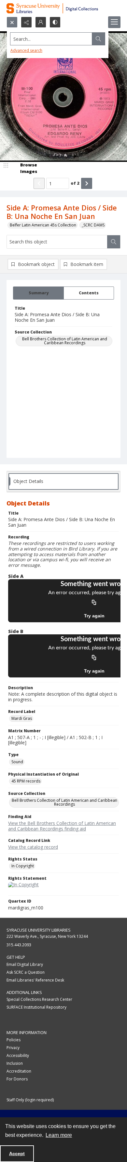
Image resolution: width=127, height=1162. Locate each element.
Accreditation (19, 1071)
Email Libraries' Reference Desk (35, 980)
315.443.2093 (19, 945)
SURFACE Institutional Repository (36, 1007)
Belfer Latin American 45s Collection (43, 225)
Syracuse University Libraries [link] (39, 930)
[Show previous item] (39, 183)
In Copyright (22, 866)
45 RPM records (25, 781)
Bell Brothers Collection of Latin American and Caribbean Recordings (64, 341)
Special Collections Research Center (39, 999)
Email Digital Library (25, 964)
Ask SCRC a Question (26, 972)
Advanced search (26, 50)
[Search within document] (113, 241)
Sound (17, 762)
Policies (14, 1040)
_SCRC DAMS (93, 225)
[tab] (38, 293)
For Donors (17, 1079)
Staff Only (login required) (30, 1100)
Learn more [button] (59, 1135)
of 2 (75, 183)
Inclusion (15, 1063)
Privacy (13, 1047)
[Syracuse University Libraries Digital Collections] (63, 8)
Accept (17, 1153)
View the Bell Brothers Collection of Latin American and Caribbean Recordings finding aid (62, 826)
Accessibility (18, 1055)
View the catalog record (33, 847)
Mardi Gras (21, 718)
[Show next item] (86, 183)
